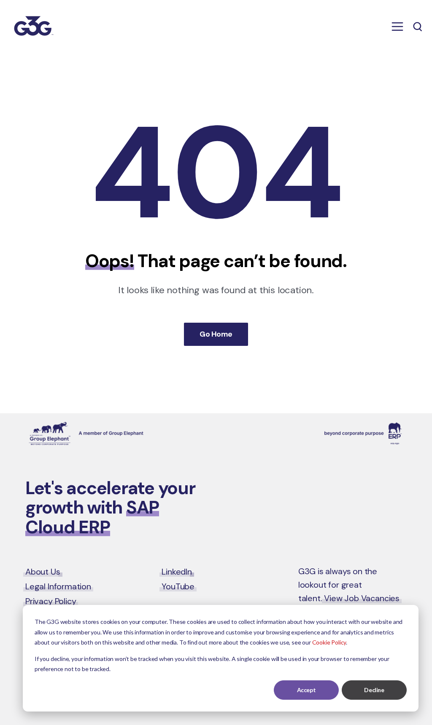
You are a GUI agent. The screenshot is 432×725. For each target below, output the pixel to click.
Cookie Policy (329, 642)
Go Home (216, 334)
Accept (306, 689)
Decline (374, 689)
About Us (42, 571)
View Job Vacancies (362, 598)
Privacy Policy (50, 601)
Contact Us (371, 490)
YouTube (178, 586)
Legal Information (58, 586)
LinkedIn (177, 571)
